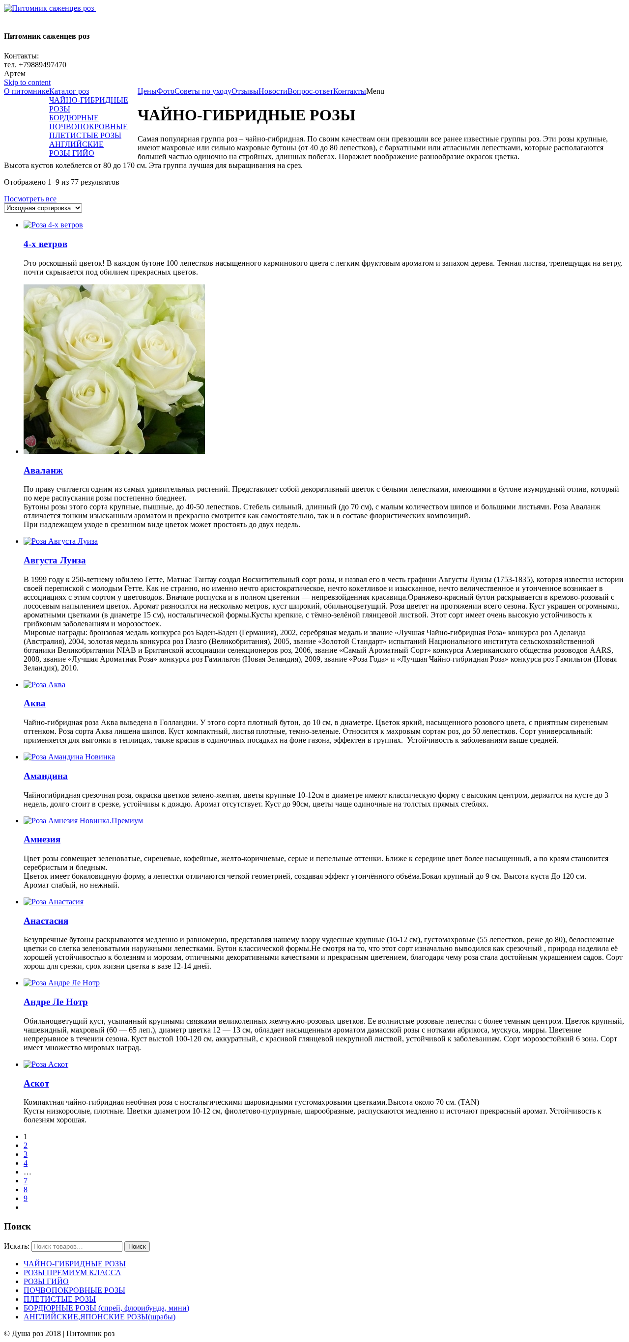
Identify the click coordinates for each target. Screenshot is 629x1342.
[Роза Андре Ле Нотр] (62, 983)
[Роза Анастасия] (54, 901)
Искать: (16, 1246)
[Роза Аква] (44, 684)
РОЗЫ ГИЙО (46, 1281)
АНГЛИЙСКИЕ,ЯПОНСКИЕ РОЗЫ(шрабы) (99, 1317)
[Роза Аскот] (46, 1064)
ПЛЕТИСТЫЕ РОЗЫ (60, 1299)
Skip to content (27, 82)
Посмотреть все (30, 199)
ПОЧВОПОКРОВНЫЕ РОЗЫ (74, 1290)
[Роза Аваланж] (114, 451)
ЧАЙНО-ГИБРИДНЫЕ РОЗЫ (75, 1263)
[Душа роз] (50, 8)
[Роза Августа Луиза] (61, 541)
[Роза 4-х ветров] (53, 225)
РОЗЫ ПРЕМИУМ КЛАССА (72, 1272)
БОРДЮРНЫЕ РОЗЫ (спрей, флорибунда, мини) (106, 1308)
